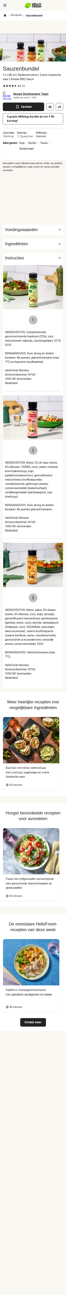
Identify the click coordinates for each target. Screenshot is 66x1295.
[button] (33, 244)
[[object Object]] (50, 107)
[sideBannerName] (33, 198)
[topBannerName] (33, 27)
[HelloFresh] (33, 5)
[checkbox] (4, 86)
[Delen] (59, 107)
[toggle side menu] (5, 5)
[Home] (5, 15)
